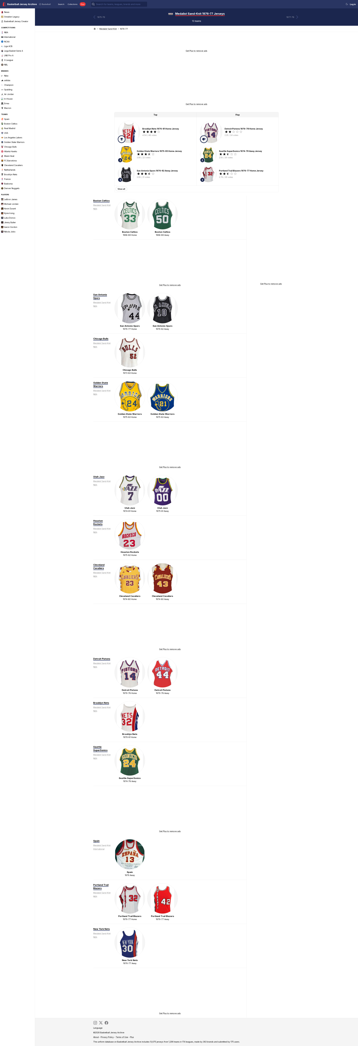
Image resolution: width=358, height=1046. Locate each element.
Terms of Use (122, 1037)
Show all (121, 189)
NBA (95, 209)
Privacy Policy (107, 1037)
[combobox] (121, 4)
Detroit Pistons (101, 658)
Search (61, 4)
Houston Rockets (98, 522)
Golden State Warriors (100, 384)
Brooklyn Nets (101, 702)
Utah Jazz (98, 476)
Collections (72, 4)
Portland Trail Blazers (101, 887)
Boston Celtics (101, 200)
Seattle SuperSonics (100, 748)
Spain (96, 840)
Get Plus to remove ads (196, 51)
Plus (82, 4)
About (96, 1037)
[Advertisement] (196, 41)
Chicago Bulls (100, 338)
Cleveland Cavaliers (98, 566)
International (98, 849)
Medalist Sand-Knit (108, 29)
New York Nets (101, 929)
